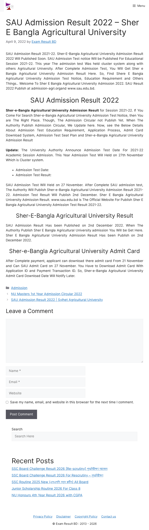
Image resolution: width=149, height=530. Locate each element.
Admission (19, 288)
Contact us (108, 516)
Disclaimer (63, 516)
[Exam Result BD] (10, 6)
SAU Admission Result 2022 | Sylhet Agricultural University (57, 300)
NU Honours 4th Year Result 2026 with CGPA (47, 495)
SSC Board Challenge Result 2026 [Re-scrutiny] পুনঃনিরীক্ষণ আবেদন (59, 469)
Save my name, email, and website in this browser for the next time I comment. (72, 402)
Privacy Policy (42, 516)
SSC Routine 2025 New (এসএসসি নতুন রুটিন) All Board (50, 482)
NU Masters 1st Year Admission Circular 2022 (46, 294)
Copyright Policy (86, 516)
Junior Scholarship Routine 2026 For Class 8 (46, 488)
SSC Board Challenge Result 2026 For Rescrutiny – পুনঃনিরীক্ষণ (57, 475)
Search (17, 429)
